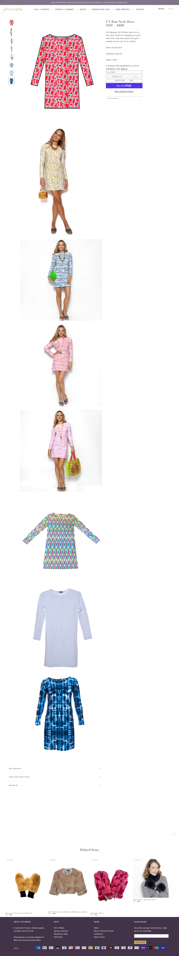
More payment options (124, 91)
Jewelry (140, 9)
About (83, 9)
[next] (172, 884)
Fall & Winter (42, 9)
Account (161, 9)
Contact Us (98, 934)
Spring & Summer (64, 9)
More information (113, 98)
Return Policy (99, 937)
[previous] (7, 884)
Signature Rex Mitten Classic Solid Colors (18, 913)
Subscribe (140, 942)
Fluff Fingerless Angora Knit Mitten (144, 900)
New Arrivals (123, 9)
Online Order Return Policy (19, 777)
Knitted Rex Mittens (97, 913)
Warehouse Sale (101, 9)
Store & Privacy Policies (104, 931)
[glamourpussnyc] (12, 9)
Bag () (170, 9)
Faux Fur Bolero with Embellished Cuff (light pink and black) (67, 912)
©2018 (16, 948)
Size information (15, 768)
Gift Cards (58, 937)
